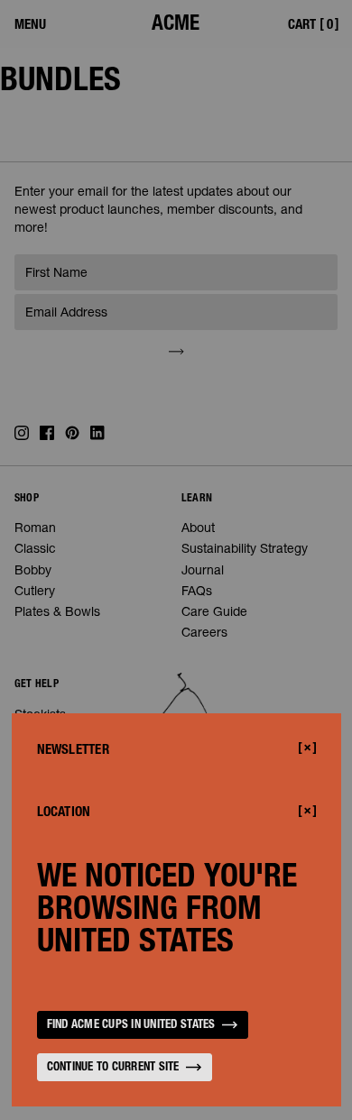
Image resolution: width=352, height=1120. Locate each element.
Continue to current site (113, 1068)
